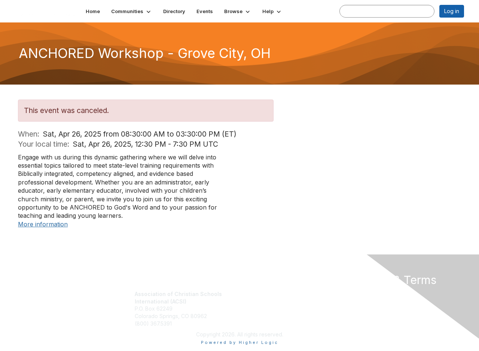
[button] (132, 11)
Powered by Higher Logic (239, 342)
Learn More (256, 308)
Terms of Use (367, 301)
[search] (347, 11)
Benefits (252, 301)
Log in (451, 11)
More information (43, 224)
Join (247, 294)
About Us (362, 294)
